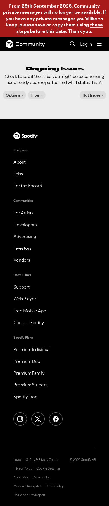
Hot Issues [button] (91, 95)
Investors (22, 248)
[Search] (72, 44)
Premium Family (28, 373)
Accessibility (42, 477)
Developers (25, 224)
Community (30, 44)
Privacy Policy (22, 468)
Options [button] (13, 95)
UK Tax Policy (54, 486)
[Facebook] (56, 419)
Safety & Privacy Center (42, 459)
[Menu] (99, 44)
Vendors (21, 260)
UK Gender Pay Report (29, 495)
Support (21, 287)
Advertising (24, 236)
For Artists (23, 213)
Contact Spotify (28, 322)
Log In (86, 44)
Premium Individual (31, 349)
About (19, 162)
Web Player (24, 299)
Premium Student (30, 385)
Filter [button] (35, 95)
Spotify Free (25, 396)
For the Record (27, 185)
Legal (17, 459)
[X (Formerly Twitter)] (38, 419)
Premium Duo (26, 361)
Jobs (18, 174)
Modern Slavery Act (27, 486)
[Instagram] (20, 419)
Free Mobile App (29, 311)
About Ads (21, 477)
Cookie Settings (48, 468)
